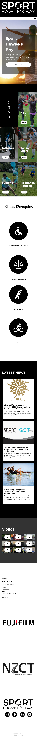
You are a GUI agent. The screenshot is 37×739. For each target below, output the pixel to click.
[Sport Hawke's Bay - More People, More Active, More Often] (7, 537)
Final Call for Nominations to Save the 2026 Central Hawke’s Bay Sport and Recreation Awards (17, 407)
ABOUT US (18, 64)
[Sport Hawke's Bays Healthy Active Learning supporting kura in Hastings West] (29, 537)
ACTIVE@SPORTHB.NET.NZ (9, 593)
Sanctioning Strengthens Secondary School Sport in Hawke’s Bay (15, 491)
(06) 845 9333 (5, 589)
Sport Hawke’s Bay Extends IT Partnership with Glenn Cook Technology (16, 449)
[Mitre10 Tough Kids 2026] (18, 537)
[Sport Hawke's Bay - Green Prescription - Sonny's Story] (7, 550)
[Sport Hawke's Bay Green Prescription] (29, 550)
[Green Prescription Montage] (7, 544)
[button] (3, 543)
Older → (18, 507)
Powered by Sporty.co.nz (18, 733)
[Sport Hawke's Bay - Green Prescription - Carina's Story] (18, 550)
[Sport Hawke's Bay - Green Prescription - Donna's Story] (18, 544)
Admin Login (19, 735)
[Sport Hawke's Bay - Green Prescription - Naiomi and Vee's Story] (29, 544)
